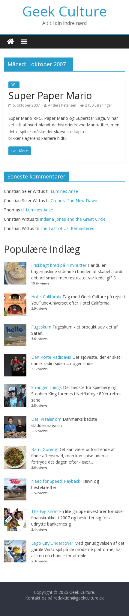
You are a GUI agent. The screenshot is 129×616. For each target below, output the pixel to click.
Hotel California (46, 296)
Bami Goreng (44, 449)
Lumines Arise (64, 191)
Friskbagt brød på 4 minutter (58, 265)
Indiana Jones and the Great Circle (73, 219)
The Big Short (44, 511)
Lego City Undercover (52, 543)
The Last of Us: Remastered (67, 228)
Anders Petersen (62, 105)
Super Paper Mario (50, 95)
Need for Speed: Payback (55, 481)
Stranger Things (46, 387)
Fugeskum (41, 327)
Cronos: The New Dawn (74, 200)
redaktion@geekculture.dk (79, 598)
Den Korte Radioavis (51, 357)
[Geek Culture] (10, 41)
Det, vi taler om (46, 419)
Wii (13, 84)
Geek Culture (64, 11)
